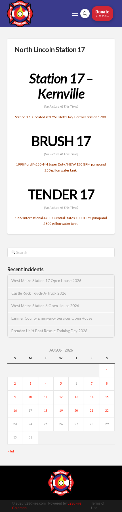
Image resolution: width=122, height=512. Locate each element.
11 (45, 397)
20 (76, 410)
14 (91, 397)
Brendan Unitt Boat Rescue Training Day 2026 (49, 331)
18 (45, 410)
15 (107, 397)
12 (61, 397)
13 (76, 397)
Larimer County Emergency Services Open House (51, 318)
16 (15, 410)
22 (107, 410)
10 (30, 397)
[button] (75, 14)
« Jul (10, 451)
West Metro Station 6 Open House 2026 (45, 306)
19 (61, 410)
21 (91, 410)
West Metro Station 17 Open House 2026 (46, 281)
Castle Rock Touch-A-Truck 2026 (38, 293)
